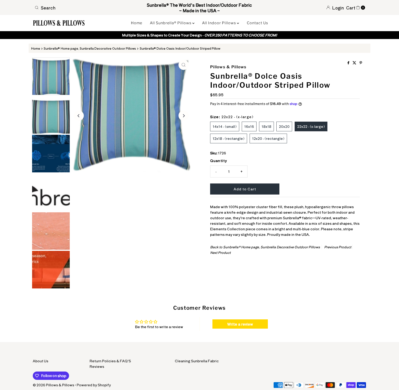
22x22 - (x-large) (311, 126)
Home (136, 23)
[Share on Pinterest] (361, 63)
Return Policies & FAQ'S (110, 360)
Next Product (220, 252)
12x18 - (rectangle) (229, 138)
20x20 (284, 126)
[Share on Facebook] (349, 63)
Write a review (240, 324)
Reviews (97, 366)
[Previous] (79, 116)
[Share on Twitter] (355, 63)
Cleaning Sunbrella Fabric (197, 360)
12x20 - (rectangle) (268, 138)
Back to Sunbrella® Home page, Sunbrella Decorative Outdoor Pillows (265, 247)
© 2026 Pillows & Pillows (53, 384)
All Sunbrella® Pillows (171, 23)
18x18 (266, 126)
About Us (40, 360)
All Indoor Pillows (219, 23)
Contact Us (257, 23)
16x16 (249, 126)
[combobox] (87, 7)
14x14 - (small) (225, 126)
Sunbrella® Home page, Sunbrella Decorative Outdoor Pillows (90, 48)
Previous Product (337, 247)
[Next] (183, 116)
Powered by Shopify (94, 384)
